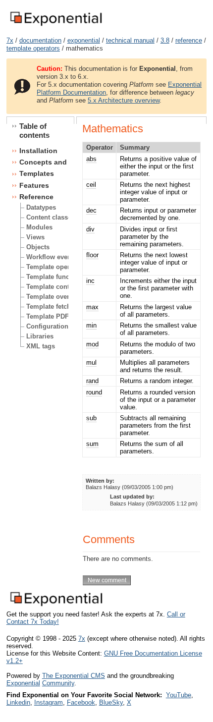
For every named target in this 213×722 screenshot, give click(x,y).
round (94, 392)
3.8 (164, 40)
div (90, 229)
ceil (91, 184)
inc (90, 280)
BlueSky (111, 702)
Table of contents (34, 130)
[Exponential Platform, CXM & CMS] (55, 26)
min (91, 325)
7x (9, 40)
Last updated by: (132, 497)
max (92, 307)
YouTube (178, 695)
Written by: (100, 481)
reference (188, 40)
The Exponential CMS (73, 675)
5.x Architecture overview (124, 100)
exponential (83, 40)
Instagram (48, 702)
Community (58, 683)
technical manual (130, 40)
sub (91, 418)
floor (92, 255)
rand (92, 381)
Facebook (81, 702)
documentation (40, 40)
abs (91, 159)
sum (92, 443)
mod (92, 344)
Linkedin (18, 702)
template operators (33, 48)
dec (91, 210)
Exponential (23, 683)
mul (91, 362)
